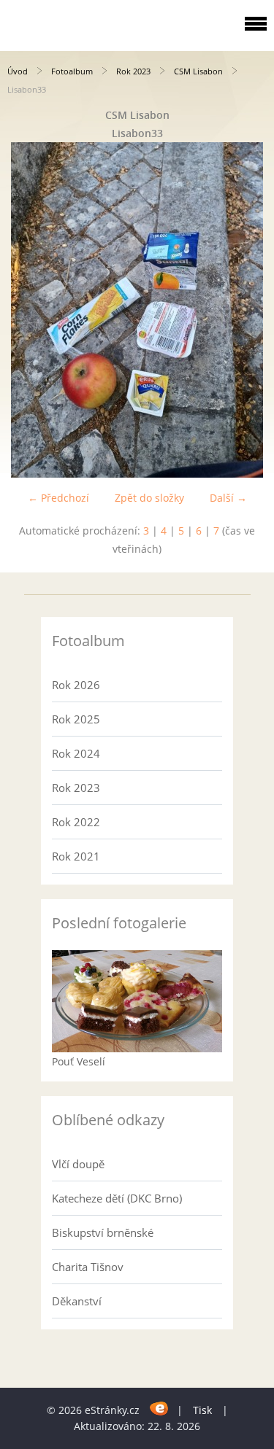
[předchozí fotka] (23, 310)
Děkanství (77, 1301)
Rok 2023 (133, 71)
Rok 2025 (76, 719)
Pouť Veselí (78, 1061)
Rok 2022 (76, 822)
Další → (228, 498)
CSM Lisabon (198, 71)
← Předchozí (58, 498)
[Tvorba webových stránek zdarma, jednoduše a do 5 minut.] (160, 1407)
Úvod (17, 71)
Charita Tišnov (87, 1266)
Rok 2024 (76, 753)
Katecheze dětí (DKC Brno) (117, 1198)
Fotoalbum (72, 71)
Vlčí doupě (78, 1164)
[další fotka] (250, 310)
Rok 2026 (76, 684)
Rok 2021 (76, 856)
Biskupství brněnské (102, 1232)
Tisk (202, 1410)
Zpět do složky (149, 498)
